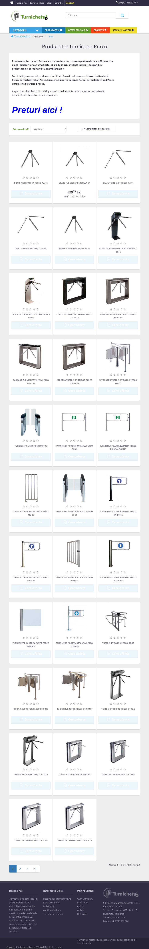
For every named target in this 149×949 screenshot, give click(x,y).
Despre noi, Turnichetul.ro (57, 898)
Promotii (99, 30)
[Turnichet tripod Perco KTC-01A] (74, 816)
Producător (38, 36)
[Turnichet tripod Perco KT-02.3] (118, 685)
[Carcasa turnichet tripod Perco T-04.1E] (118, 224)
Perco (51, 36)
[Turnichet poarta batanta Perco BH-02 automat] (118, 422)
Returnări (82, 914)
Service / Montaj (122, 30)
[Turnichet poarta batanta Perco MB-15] (31, 487)
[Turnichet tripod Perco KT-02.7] (31, 750)
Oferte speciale (77, 30)
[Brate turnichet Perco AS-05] (74, 224)
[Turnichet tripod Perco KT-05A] (118, 750)
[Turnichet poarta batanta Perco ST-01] (74, 487)
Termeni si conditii (53, 914)
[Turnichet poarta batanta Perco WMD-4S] (74, 619)
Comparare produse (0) (97, 128)
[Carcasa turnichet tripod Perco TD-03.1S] (31, 356)
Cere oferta (33, 193)
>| (35, 869)
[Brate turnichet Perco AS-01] (118, 159)
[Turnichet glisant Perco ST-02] (31, 422)
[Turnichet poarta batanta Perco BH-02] (74, 422)
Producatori (52, 30)
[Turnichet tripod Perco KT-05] (74, 750)
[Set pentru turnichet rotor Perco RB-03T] (118, 356)
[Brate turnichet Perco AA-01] (74, 159)
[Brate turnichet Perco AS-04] (31, 224)
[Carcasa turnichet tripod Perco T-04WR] (31, 290)
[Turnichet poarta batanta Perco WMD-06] (31, 619)
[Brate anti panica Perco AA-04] (31, 159)
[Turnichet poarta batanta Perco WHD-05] (31, 553)
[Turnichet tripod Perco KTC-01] (31, 816)
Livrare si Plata (51, 902)
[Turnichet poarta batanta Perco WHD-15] (74, 553)
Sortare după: (21, 129)
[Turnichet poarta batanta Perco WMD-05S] (118, 553)
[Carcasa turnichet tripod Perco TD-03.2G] (74, 356)
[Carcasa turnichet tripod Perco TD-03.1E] (74, 290)
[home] (11, 3)
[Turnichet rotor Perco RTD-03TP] (74, 685)
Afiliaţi (80, 910)
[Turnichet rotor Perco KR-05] (118, 619)
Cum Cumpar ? (85, 898)
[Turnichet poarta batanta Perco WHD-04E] (118, 487)
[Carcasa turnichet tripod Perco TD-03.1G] (118, 290)
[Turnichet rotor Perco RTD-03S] (31, 685)
